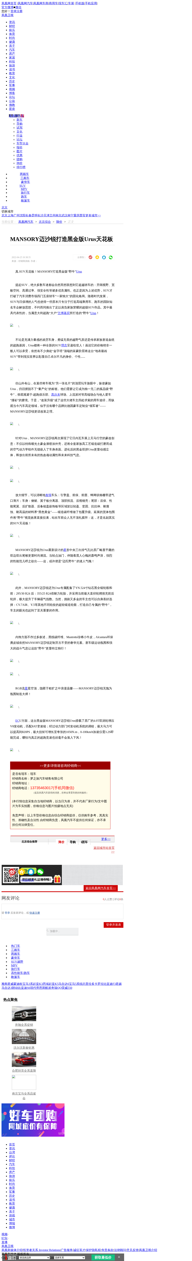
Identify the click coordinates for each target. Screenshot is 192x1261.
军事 (12, 85)
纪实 (5, 1238)
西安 (83, 215)
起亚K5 (53, 983)
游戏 (12, 1215)
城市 (12, 1219)
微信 (18, 7)
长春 (29, 215)
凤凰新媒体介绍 (12, 1250)
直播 (5, 1242)
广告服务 (67, 1250)
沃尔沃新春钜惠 (24, 1047)
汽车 (12, 49)
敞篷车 (25, 200)
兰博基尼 (64, 313)
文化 (12, 77)
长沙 (41, 215)
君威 (11, 983)
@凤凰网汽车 (27, 880)
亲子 (12, 45)
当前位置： (9, 221)
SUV (23, 185)
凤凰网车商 (40, 3)
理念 (64, 345)
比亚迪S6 (24, 987)
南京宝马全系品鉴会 (24, 1096)
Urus (79, 271)
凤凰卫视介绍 (148, 1250)
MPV (24, 189)
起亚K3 (38, 983)
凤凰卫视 (8, 15)
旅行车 (25, 192)
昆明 (35, 215)
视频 (12, 89)
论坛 (12, 97)
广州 (17, 215)
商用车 (53, 3)
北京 (5, 207)
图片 (19, 151)
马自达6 (63, 983)
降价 (59, 221)
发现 (48, 495)
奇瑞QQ (56, 987)
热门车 (15, 945)
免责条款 (107, 1250)
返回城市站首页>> (104, 849)
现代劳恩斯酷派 (40, 987)
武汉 (65, 215)
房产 (12, 53)
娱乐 (12, 30)
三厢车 (24, 178)
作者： (16, 880)
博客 (12, 93)
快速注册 (34, 912)
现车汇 (63, 3)
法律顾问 (120, 1250)
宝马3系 (27, 983)
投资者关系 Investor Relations (41, 1250)
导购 (19, 123)
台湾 (12, 1152)
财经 (12, 26)
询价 (19, 163)
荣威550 (67, 987)
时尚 (12, 37)
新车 (19, 119)
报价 (19, 147)
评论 (12, 1156)
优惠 (19, 155)
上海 (11, 215)
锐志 (83, 983)
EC (17, 720)
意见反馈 (133, 1250)
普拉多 (90, 983)
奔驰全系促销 (24, 1024)
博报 (12, 1223)
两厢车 (24, 174)
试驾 (19, 127)
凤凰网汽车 (25, 3)
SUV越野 (17, 961)
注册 (19, 11)
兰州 (53, 215)
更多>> (106, 839)
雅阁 (5, 983)
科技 (12, 61)
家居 (12, 57)
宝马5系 (74, 983)
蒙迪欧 (18, 983)
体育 (12, 34)
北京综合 (45, 221)
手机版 (79, 3)
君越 (119, 983)
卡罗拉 (99, 983)
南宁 (71, 215)
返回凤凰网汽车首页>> (101, 888)
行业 (19, 135)
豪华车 (25, 182)
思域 (46, 983)
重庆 (77, 215)
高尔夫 (55, 394)
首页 (12, 1144)
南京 (59, 215)
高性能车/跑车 (20, 973)
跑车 (24, 196)
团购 (19, 159)
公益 (12, 101)
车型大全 (22, 143)
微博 (12, 1227)
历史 (12, 81)
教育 (12, 73)
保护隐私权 (93, 1250)
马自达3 (7, 987)
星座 (12, 108)
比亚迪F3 (110, 983)
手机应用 (91, 3)
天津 (47, 215)
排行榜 (21, 167)
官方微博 (8, 7)
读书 (12, 69)
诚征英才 (79, 1250)
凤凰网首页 (9, 3)
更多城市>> (93, 215)
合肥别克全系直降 (24, 1070)
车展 (71, 3)
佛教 (12, 105)
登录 (13, 11)
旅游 (12, 65)
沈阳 (23, 215)
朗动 (15, 987)
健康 (12, 41)
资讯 (12, 22)
